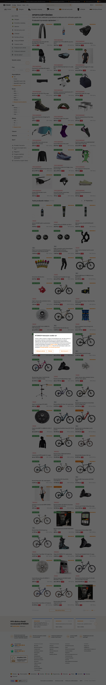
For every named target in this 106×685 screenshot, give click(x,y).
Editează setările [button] (40, 351)
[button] (50, 346)
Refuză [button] (50, 351)
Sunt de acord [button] (65, 351)
